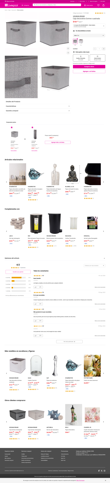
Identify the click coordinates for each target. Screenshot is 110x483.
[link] (17, 180)
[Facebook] (99, 471)
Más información (80, 480)
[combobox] (94, 265)
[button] (99, 13)
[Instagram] (104, 471)
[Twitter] (102, 471)
